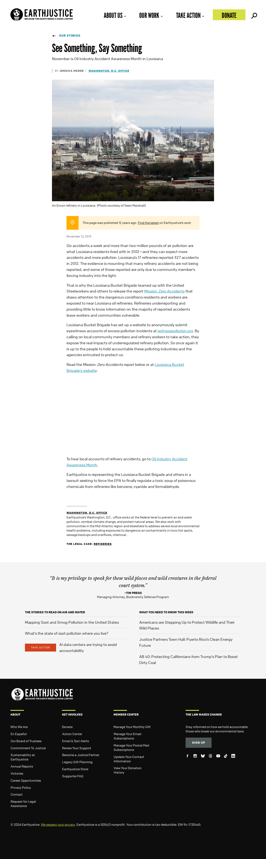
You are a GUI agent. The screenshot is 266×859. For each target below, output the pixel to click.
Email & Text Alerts (75, 741)
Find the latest (148, 223)
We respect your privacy (58, 824)
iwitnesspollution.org (175, 330)
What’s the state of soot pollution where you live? (66, 633)
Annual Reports (22, 766)
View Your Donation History (128, 770)
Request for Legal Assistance (23, 803)
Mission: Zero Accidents (164, 291)
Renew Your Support (76, 748)
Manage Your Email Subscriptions (127, 736)
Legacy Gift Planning (77, 762)
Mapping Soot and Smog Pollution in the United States (72, 622)
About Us (113, 15)
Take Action (188, 15)
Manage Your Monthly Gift (132, 727)
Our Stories (69, 35)
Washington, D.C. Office (109, 70)
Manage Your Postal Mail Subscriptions (131, 747)
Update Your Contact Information (129, 759)
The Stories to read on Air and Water (55, 612)
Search (254, 14)
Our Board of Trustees (26, 741)
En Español (19, 734)
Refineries (103, 544)
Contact (17, 794)
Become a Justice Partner (80, 755)
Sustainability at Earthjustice (23, 757)
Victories (17, 773)
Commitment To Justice (28, 748)
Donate (229, 15)
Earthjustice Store (75, 769)
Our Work (149, 15)
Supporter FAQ (72, 776)
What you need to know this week (166, 612)
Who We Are (19, 727)
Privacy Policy (21, 787)
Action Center (72, 734)
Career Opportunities (26, 780)
